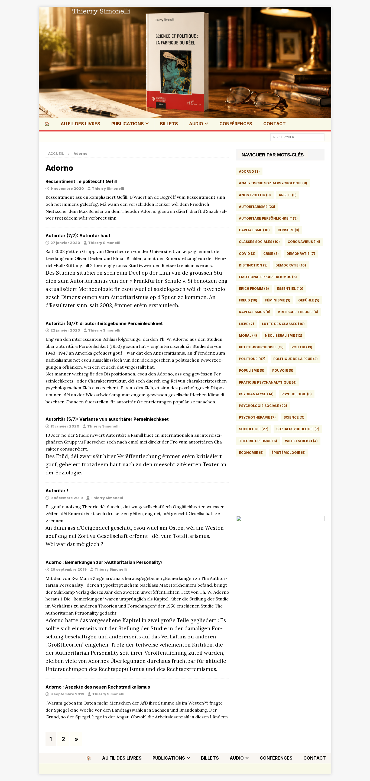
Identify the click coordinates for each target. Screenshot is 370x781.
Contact (274, 123)
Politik (301, 347)
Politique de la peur (295, 359)
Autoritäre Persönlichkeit (268, 218)
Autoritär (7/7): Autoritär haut (78, 235)
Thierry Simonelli (108, 188)
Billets (169, 123)
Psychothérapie (257, 417)
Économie (251, 453)
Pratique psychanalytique (268, 382)
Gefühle (308, 300)
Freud (248, 300)
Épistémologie (288, 453)
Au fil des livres (80, 123)
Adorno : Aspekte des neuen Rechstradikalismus (98, 687)
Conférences (235, 123)
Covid (247, 254)
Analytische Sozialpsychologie (273, 183)
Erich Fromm (254, 289)
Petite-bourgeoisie (261, 347)
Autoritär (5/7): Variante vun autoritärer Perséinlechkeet (107, 419)
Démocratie (290, 265)
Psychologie (296, 394)
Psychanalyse (256, 394)
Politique (252, 359)
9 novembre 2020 (67, 188)
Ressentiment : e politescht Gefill (81, 181)
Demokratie (301, 254)
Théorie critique (258, 441)
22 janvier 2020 (65, 330)
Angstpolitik (255, 195)
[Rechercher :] (297, 136)
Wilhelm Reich (301, 441)
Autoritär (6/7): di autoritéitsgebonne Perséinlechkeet (104, 323)
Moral (248, 335)
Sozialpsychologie (297, 429)
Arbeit (288, 195)
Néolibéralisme (283, 335)
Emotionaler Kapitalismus (268, 277)
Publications (127, 123)
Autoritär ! (57, 490)
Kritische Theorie (298, 312)
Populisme (251, 370)
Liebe (246, 324)
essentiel (290, 289)
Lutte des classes (283, 324)
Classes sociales (259, 242)
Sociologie (253, 429)
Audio (196, 123)
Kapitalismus (254, 312)
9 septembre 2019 (67, 694)
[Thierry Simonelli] (185, 113)
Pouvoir (282, 370)
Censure (288, 230)
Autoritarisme (257, 207)
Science (294, 417)
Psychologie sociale (263, 406)
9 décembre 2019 (66, 498)
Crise (271, 254)
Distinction (253, 265)
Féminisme (277, 300)
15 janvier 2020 (64, 426)
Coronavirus (304, 242)
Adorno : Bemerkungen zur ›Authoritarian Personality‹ (104, 562)
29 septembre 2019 (68, 569)
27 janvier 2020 (65, 242)
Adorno (249, 171)
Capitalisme (254, 230)
